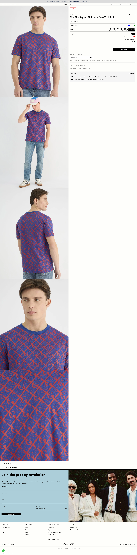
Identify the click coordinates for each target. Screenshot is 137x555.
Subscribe (11, 514)
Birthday (38, 506)
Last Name (5, 493)
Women (11, 4)
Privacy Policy (73, 527)
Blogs (3, 532)
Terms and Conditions (63, 548)
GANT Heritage (6, 527)
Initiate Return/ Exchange (54, 539)
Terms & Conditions (75, 529)
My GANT (4, 529)
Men (7, 4)
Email (3, 499)
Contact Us (51, 527)
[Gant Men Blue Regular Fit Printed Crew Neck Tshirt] (129, 25)
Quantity (132, 41)
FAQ (49, 537)
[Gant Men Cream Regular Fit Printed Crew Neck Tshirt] (131, 25)
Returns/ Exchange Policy (54, 532)
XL (121, 29)
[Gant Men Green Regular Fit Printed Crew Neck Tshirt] (134, 25)
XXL (125, 29)
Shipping (50, 529)
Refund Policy (51, 534)
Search (27, 534)
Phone (3, 506)
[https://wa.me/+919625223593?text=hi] (3, 552)
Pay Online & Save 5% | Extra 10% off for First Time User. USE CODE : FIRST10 (68, 1)
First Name (5, 486)
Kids (15, 4)
